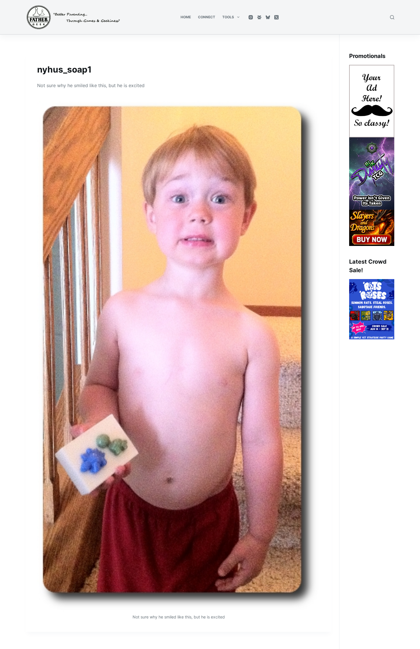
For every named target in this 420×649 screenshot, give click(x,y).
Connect (206, 17)
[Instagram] (251, 17)
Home (186, 17)
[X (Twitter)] (276, 17)
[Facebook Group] (259, 17)
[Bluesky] (268, 17)
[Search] (392, 17)
